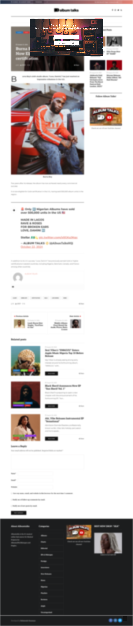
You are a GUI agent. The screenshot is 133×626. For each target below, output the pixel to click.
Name (13, 473)
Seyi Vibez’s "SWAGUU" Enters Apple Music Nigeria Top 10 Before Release (64, 353)
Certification (36, 298)
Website (14, 487)
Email (13, 480)
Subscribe (67, 49)
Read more (51, 373)
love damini (55, 298)
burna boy (24, 298)
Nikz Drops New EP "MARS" (113, 53)
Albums (19, 32)
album (15, 298)
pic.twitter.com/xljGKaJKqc (58, 237)
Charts (24, 370)
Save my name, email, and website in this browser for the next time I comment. (43, 493)
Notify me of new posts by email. (25, 506)
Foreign (28, 403)
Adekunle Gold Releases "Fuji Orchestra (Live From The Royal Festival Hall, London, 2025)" (96, 81)
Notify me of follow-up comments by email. (29, 500)
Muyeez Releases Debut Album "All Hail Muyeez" (114, 77)
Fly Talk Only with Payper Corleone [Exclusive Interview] (62, 2)
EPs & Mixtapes (18, 403)
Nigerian (16, 372)
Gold (46, 298)
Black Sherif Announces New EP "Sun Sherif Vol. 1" (63, 387)
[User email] (13, 287)
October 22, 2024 (32, 247)
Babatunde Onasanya (27, 621)
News (26, 32)
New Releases (18, 405)
